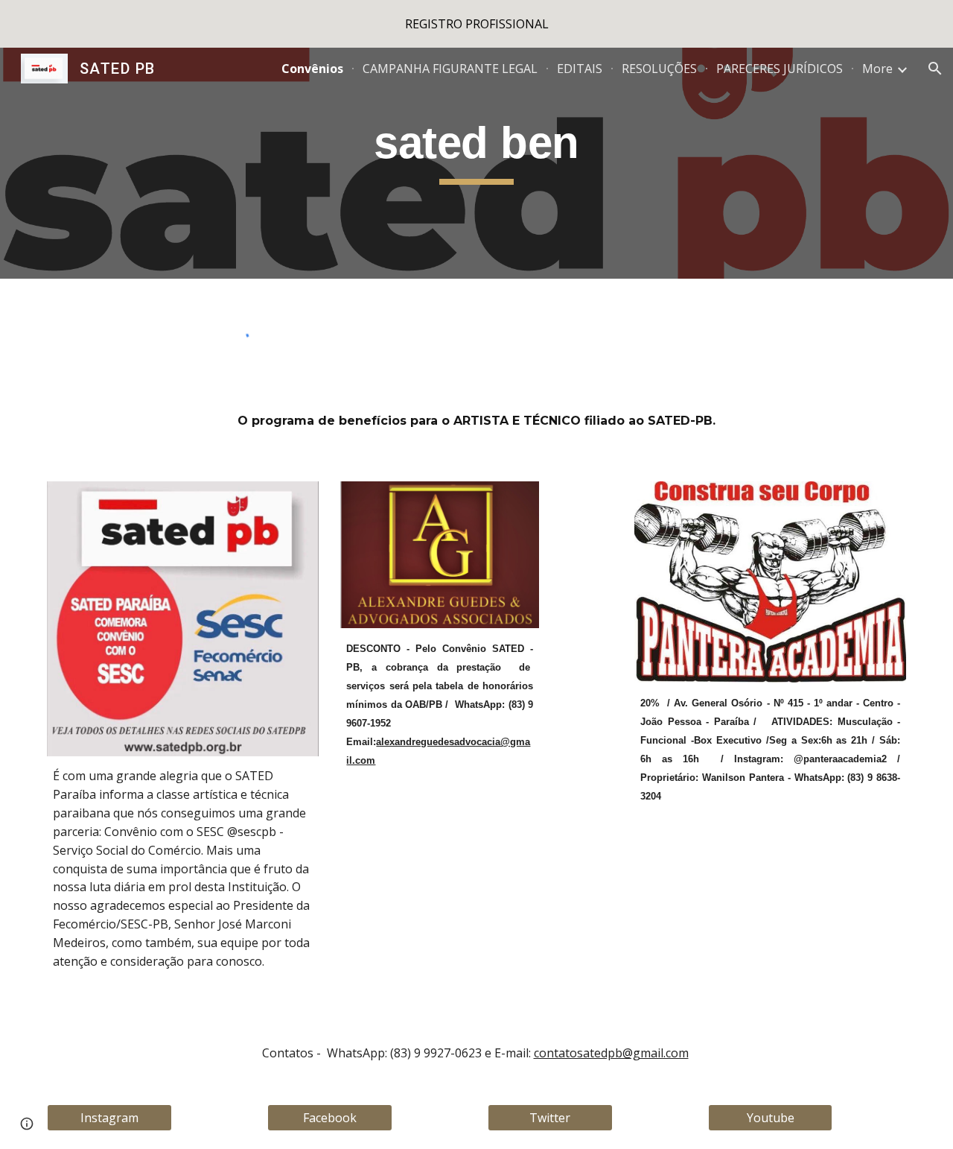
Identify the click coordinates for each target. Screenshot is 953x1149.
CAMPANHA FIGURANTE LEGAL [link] (450, 68)
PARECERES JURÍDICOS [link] (779, 68)
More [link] (877, 68)
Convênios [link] (312, 68)
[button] (935, 68)
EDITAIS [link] (579, 68)
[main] (476, 163)
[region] (476, 24)
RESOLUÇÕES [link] (659, 68)
